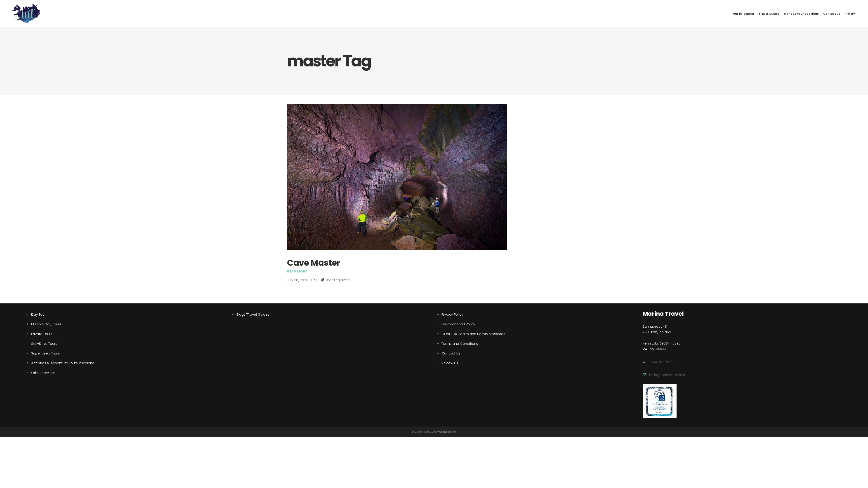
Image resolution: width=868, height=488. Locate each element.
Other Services (43, 372)
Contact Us (450, 353)
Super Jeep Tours (45, 353)
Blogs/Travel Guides (252, 314)
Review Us (449, 363)
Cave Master (313, 263)
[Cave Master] (397, 177)
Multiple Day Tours (46, 324)
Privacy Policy (452, 314)
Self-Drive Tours (44, 343)
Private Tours (41, 333)
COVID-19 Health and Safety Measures (473, 333)
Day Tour (38, 314)
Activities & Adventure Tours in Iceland (62, 363)
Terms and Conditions (459, 343)
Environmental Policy (458, 324)
